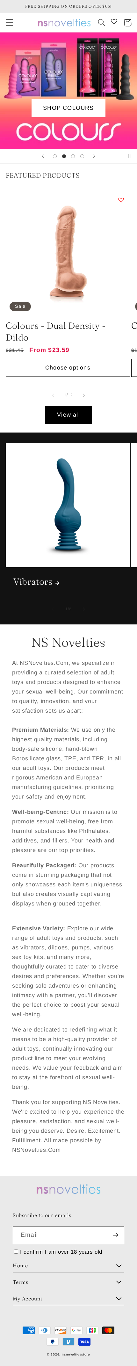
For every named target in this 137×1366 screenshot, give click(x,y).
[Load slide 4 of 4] (82, 156)
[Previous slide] (43, 156)
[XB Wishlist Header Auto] (114, 21)
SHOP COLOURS (68, 108)
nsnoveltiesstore (76, 1354)
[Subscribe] (115, 1235)
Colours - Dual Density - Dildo (55, 331)
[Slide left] (53, 395)
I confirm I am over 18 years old (61, 1252)
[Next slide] (94, 156)
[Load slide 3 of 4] (73, 156)
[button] (9, 22)
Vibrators (32, 581)
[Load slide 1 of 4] (54, 156)
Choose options (67, 367)
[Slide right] (84, 395)
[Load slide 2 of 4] (63, 156)
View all (68, 415)
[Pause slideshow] (130, 156)
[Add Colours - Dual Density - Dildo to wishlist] (121, 200)
